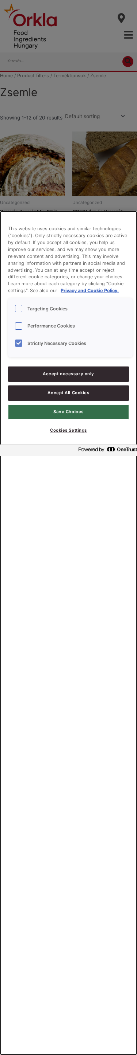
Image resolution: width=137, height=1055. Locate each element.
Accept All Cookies (68, 392)
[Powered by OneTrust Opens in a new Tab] (105, 451)
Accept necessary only (68, 373)
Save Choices (68, 411)
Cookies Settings (68, 430)
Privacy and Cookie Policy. (90, 290)
